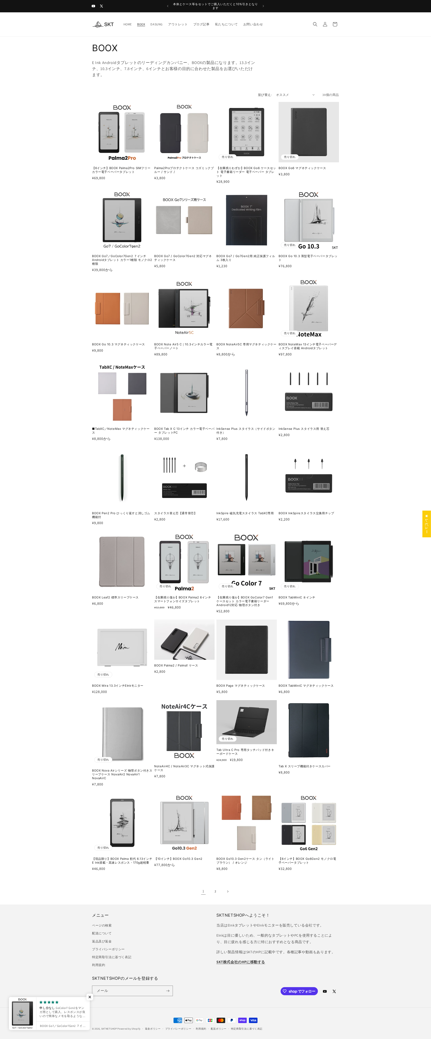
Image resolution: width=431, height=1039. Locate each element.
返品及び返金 (102, 941)
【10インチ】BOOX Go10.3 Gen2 (178, 858)
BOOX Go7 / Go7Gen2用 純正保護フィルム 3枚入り (245, 258)
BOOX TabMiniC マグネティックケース (306, 685)
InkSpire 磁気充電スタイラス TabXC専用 (245, 513)
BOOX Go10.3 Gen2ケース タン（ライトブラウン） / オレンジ (245, 860)
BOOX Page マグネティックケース (240, 685)
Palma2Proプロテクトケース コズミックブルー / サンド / (184, 170)
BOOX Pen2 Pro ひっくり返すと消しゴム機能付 (121, 515)
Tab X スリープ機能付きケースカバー (305, 766)
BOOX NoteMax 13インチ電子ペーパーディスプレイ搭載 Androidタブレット (308, 346)
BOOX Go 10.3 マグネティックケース (118, 344)
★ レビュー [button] (426, 524)
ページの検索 (102, 925)
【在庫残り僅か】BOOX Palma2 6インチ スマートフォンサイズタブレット (182, 599)
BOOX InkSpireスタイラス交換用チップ (306, 513)
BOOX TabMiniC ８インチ (297, 597)
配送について (102, 933)
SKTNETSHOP (109, 1028)
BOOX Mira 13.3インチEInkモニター (117, 685)
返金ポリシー (153, 1028)
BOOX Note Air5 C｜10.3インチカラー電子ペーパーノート (183, 346)
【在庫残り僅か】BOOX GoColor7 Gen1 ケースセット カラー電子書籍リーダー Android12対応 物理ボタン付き (244, 601)
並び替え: (265, 95)
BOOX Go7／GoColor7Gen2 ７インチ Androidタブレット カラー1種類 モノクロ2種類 (122, 259)
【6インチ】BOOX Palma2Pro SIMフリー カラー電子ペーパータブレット (121, 170)
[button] (315, 24)
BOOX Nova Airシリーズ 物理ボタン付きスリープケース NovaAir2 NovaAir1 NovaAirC (122, 774)
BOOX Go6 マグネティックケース (302, 168)
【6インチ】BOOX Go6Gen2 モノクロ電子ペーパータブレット (307, 860)
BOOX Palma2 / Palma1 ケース (176, 665)
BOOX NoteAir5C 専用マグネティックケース (246, 346)
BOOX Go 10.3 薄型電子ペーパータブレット (308, 258)
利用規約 (98, 965)
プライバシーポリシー (108, 949)
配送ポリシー (218, 1028)
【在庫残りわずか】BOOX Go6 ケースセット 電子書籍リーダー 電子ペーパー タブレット (246, 171)
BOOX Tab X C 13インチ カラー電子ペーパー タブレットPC (184, 430)
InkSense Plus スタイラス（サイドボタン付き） (245, 430)
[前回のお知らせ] (168, 6)
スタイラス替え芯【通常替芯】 (175, 513)
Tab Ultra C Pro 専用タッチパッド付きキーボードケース (245, 751)
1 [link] (203, 891)
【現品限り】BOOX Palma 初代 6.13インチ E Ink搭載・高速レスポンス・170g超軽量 (122, 860)
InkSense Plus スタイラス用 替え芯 (304, 428)
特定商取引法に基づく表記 (111, 957)
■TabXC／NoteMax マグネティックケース (121, 430)
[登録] (168, 991)
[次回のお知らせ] (263, 6)
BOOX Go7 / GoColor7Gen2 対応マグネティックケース (183, 258)
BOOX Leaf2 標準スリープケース (115, 597)
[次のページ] (228, 891)
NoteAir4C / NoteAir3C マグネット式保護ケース (184, 768)
